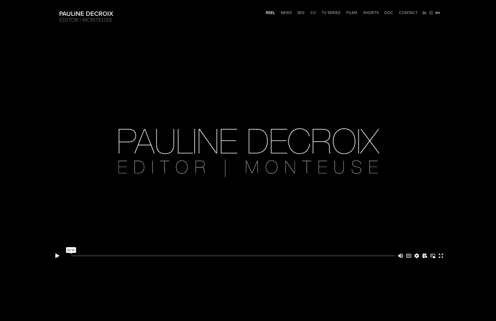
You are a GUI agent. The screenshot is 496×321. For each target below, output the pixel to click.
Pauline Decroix (86, 13)
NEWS (286, 13)
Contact (408, 13)
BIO (301, 13)
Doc (388, 13)
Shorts (371, 13)
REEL (270, 13)
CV (313, 13)
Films (351, 13)
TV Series (330, 13)
